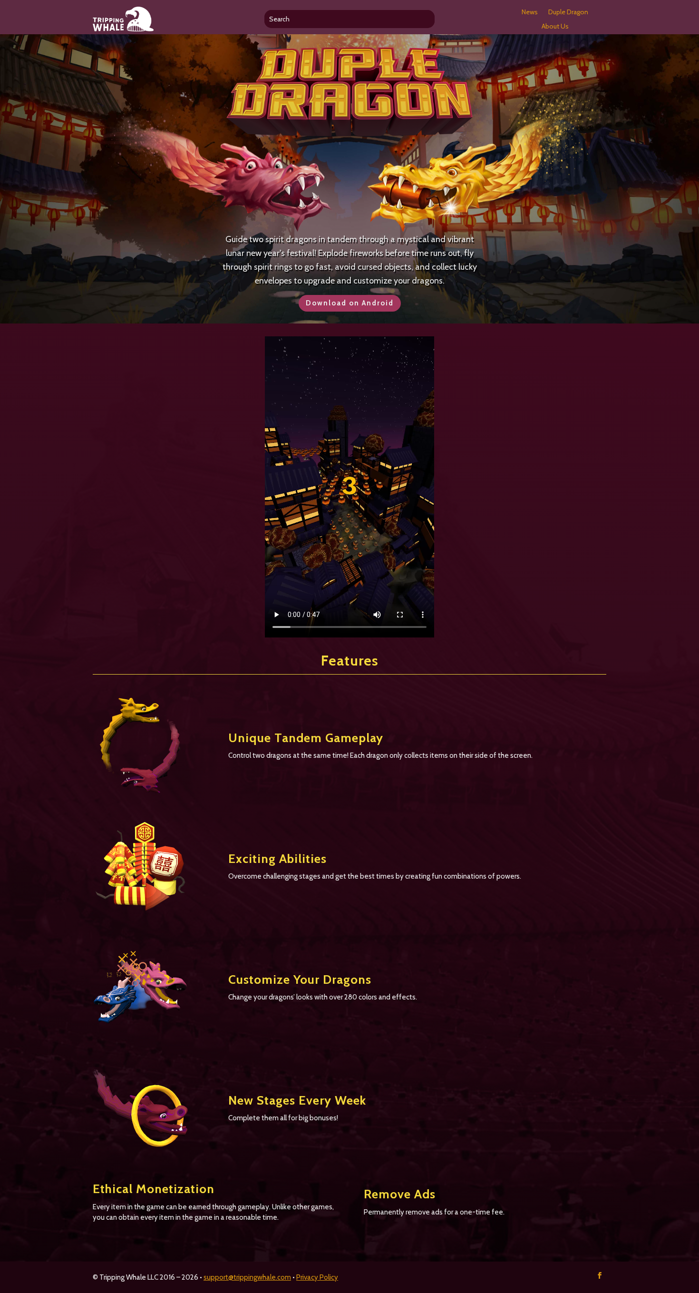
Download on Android (350, 303)
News (530, 12)
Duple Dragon (568, 12)
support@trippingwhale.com (247, 1277)
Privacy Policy (317, 1277)
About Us (555, 26)
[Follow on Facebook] (599, 1275)
